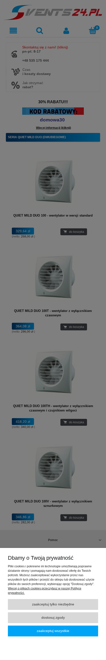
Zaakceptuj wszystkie (53, 631)
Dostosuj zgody (53, 617)
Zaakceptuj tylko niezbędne (53, 604)
